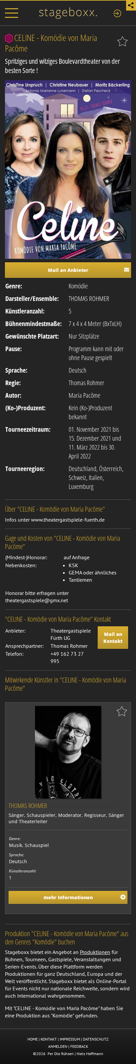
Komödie (78, 285)
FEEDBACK (79, 1046)
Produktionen (95, 952)
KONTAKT (49, 1039)
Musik (15, 845)
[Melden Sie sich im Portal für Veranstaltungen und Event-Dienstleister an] (117, 12)
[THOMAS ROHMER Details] (68, 751)
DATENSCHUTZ (96, 1039)
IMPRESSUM (70, 1039)
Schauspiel (37, 845)
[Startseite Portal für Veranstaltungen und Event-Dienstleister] (68, 12)
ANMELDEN (57, 1046)
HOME (32, 1039)
